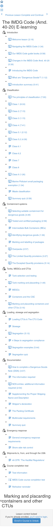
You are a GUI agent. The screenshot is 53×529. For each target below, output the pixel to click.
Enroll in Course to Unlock (26, 520)
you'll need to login (38, 516)
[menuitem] (2, 6)
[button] (2, 2)
